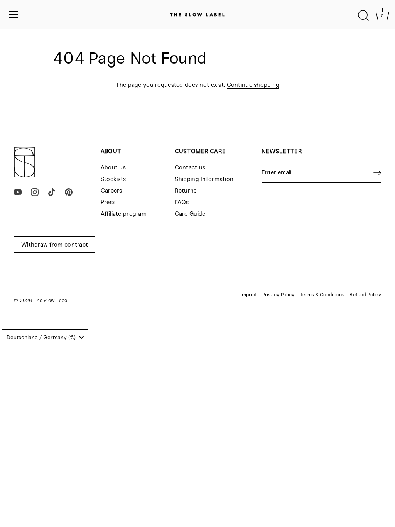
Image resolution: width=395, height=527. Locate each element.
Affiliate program (124, 213)
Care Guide (190, 213)
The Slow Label (51, 300)
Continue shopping (253, 84)
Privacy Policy (278, 294)
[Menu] (13, 14)
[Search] (363, 15)
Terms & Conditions (322, 294)
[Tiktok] (52, 191)
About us (113, 167)
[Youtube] (18, 191)
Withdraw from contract (54, 244)
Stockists (113, 179)
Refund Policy (365, 294)
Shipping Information (204, 179)
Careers (111, 190)
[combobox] (45, 337)
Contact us (190, 167)
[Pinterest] (69, 191)
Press (108, 202)
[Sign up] (377, 173)
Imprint (248, 294)
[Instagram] (35, 191)
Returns (186, 190)
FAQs (182, 202)
